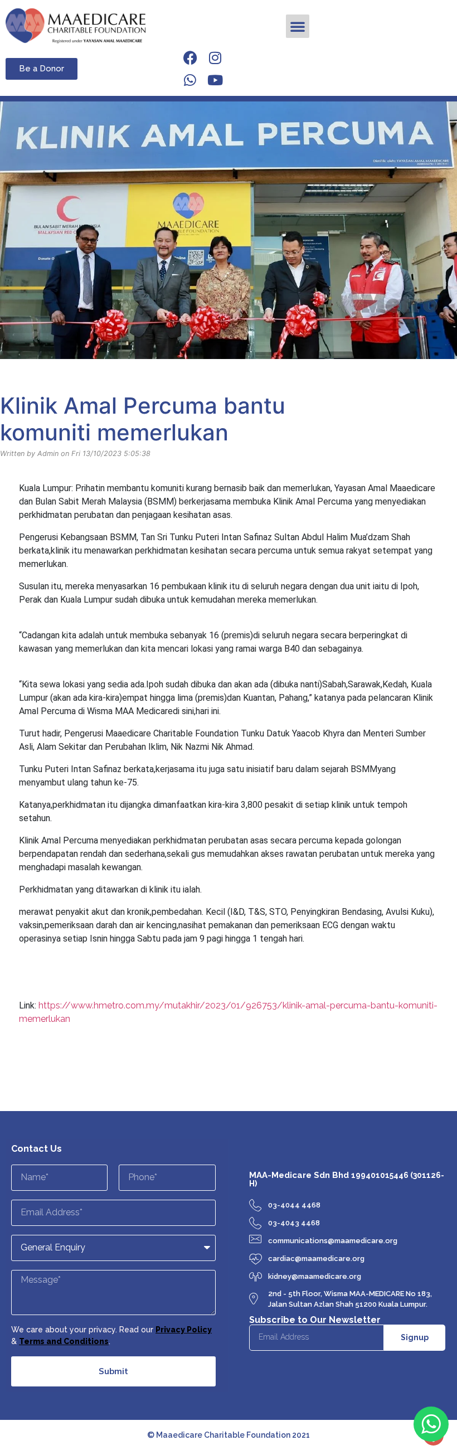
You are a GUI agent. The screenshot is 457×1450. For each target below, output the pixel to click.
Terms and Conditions (64, 1341)
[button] (297, 26)
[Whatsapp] (190, 80)
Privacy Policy (183, 1329)
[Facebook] (190, 57)
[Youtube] (215, 80)
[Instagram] (215, 57)
